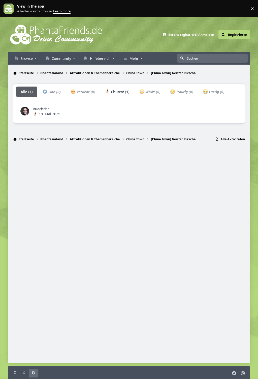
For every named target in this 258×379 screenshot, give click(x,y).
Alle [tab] (27, 91)
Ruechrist (41, 108)
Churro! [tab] (120, 91)
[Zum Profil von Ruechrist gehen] (24, 111)
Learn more (9, 8)
